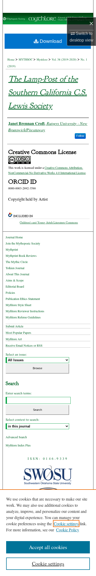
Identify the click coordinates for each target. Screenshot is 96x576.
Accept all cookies (48, 547)
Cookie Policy (67, 529)
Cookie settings (66, 523)
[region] (48, 532)
